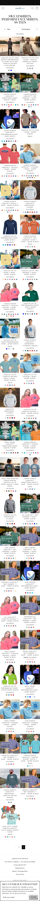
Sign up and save (20, 880)
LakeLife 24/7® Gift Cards (20, 859)
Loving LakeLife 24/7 (20, 865)
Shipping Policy (20, 868)
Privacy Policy (20, 874)
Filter (8, 29)
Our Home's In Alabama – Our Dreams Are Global (20, 862)
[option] (20, 2)
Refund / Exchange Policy (20, 871)
